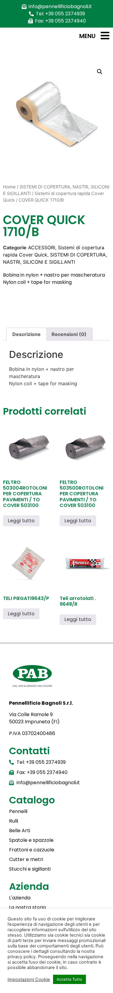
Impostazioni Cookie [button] (29, 979)
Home (9, 187)
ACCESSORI (41, 247)
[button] (99, 71)
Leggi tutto (21, 520)
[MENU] (105, 35)
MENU (87, 36)
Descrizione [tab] (26, 334)
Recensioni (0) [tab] (69, 334)
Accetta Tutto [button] (69, 979)
